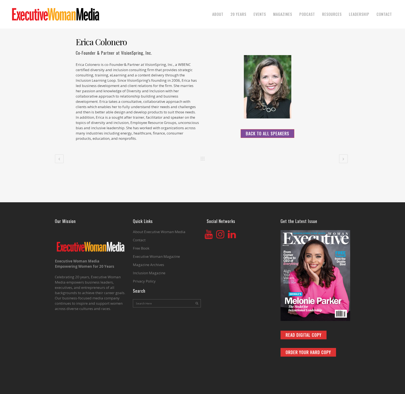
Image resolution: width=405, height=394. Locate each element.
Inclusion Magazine (149, 273)
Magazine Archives (148, 264)
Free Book (141, 248)
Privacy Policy (144, 281)
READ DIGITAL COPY (303, 335)
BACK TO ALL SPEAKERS (267, 133)
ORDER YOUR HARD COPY (308, 352)
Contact (139, 240)
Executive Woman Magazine (156, 256)
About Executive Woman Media (159, 232)
